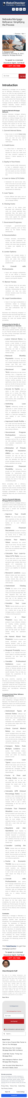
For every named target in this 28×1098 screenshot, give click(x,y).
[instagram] (20, 9)
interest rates (22, 134)
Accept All (14, 1095)
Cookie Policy (21, 1086)
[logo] (14, 2)
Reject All (7, 1091)
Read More (5, 997)
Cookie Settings (20, 1091)
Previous (17, 33)
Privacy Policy (5, 1086)
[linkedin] (24, 9)
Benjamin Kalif (8, 52)
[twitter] (17, 9)
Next (23, 33)
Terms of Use (13, 1086)
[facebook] (13, 9)
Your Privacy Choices (6, 1088)
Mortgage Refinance (16, 55)
